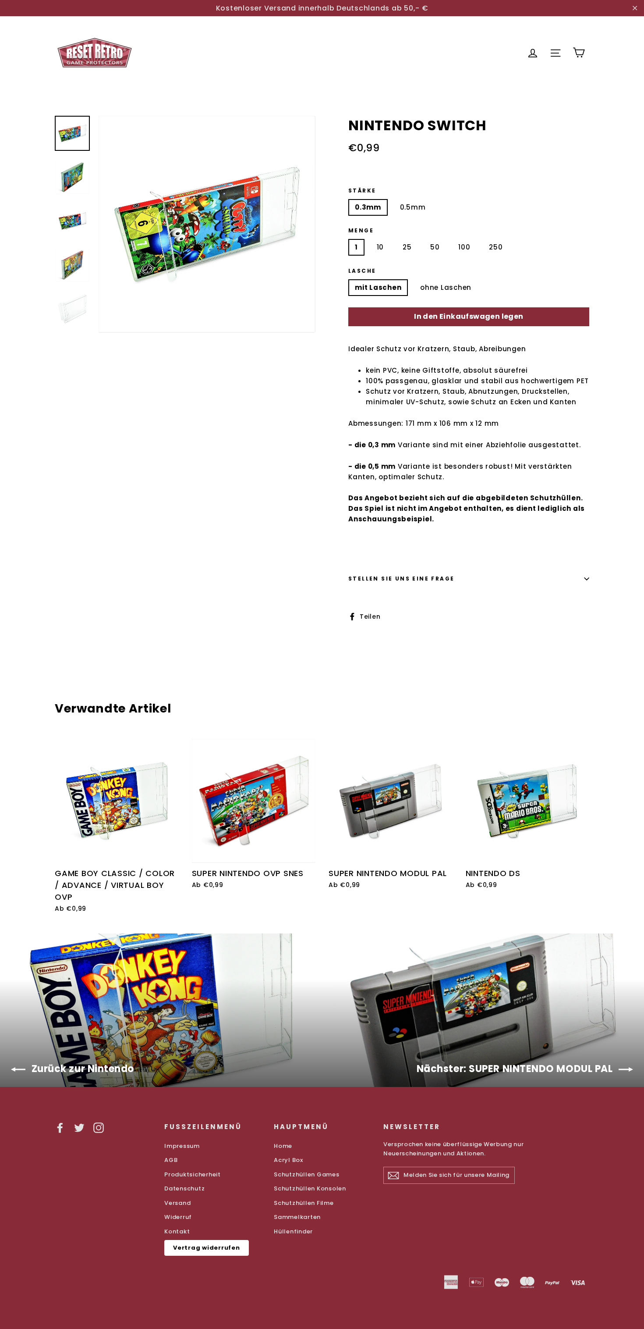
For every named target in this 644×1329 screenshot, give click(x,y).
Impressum (182, 1146)
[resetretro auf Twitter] (79, 1127)
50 (435, 247)
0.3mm (368, 207)
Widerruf (178, 1217)
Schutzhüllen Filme (304, 1203)
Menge (361, 230)
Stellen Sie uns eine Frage (401, 578)
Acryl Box (288, 1160)
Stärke (362, 190)
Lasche (362, 270)
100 (464, 247)
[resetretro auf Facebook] (60, 1127)
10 (380, 247)
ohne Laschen (445, 287)
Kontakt (177, 1231)
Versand (177, 1203)
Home (283, 1146)
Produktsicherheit (192, 1174)
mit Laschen (378, 287)
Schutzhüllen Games (307, 1174)
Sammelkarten (297, 1217)
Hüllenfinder (293, 1231)
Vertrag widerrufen (206, 1247)
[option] (207, 224)
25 (407, 247)
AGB (170, 1160)
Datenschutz (184, 1188)
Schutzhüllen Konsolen (310, 1188)
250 (495, 247)
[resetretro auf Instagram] (98, 1127)
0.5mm (413, 207)
